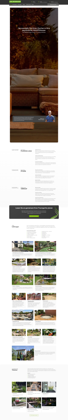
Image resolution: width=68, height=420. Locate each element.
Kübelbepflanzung (45, 393)
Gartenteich (14, 394)
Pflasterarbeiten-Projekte (31, 393)
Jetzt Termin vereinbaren (34, 216)
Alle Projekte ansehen (34, 415)
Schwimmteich (18, 394)
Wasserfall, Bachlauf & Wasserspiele (48, 407)
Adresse (52, 1)
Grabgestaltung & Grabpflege (16, 408)
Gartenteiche (15, 393)
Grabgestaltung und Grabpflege (18, 407)
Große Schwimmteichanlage (32, 409)
